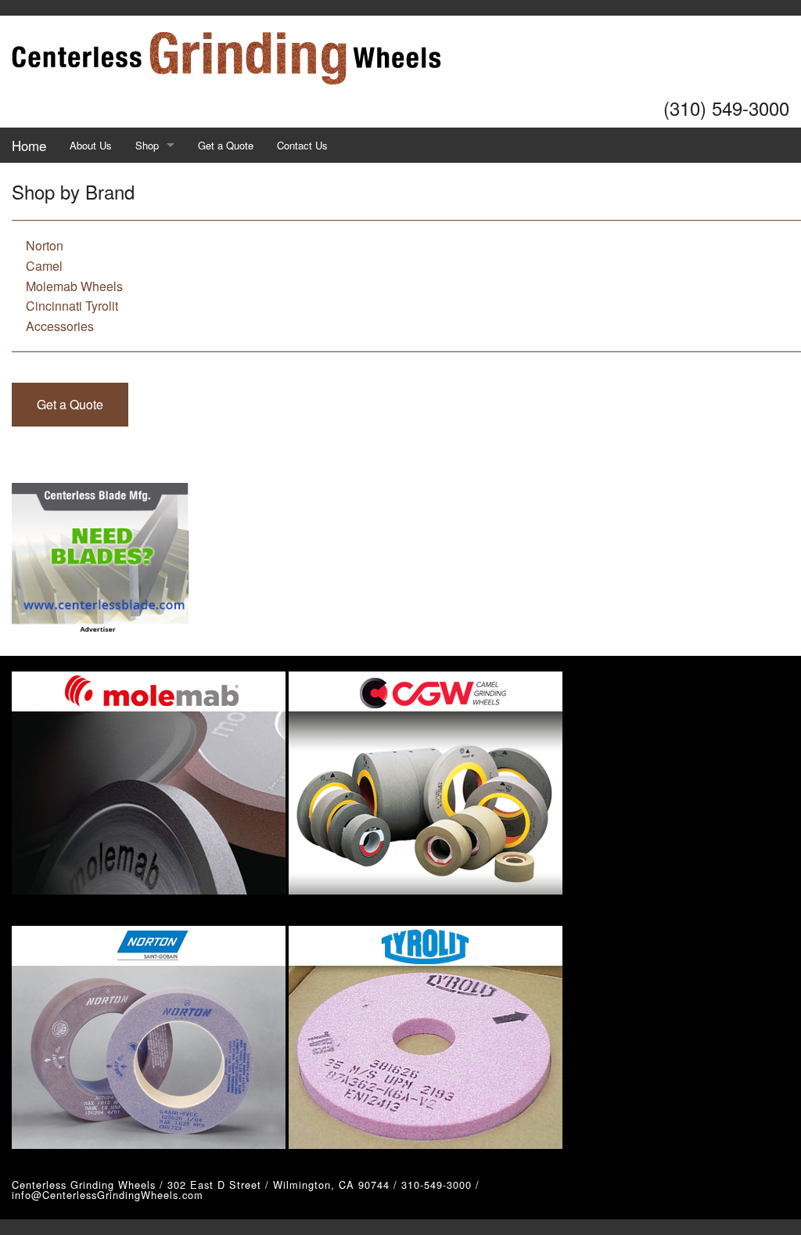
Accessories (60, 326)
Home (29, 145)
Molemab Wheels (74, 286)
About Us (91, 145)
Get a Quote (225, 145)
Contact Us (302, 145)
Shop (147, 145)
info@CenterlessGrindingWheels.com (107, 1194)
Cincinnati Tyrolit (72, 306)
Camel (44, 266)
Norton (44, 245)
